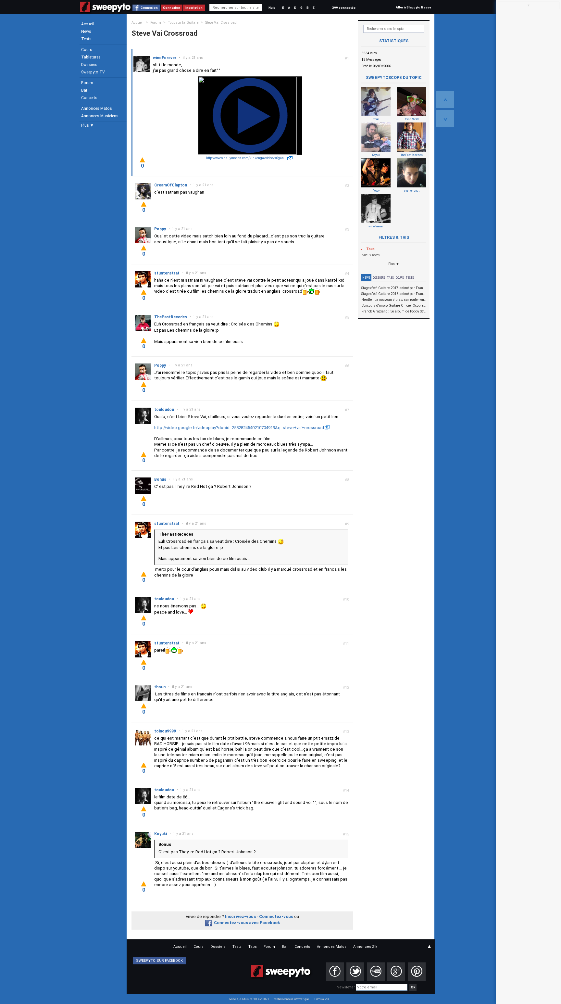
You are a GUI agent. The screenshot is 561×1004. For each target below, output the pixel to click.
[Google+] (396, 971)
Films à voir (321, 999)
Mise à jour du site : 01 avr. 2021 (249, 999)
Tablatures (91, 57)
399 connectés (343, 7)
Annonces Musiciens (99, 116)
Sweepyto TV (93, 72)
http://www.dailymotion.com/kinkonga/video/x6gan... (246, 158)
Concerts (89, 97)
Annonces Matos (96, 108)
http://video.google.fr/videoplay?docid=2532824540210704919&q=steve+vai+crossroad (239, 427)
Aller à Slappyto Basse (413, 7)
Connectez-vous (276, 916)
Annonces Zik (365, 947)
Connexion (149, 7)
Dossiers (89, 64)
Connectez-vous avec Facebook (247, 922)
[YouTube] (376, 971)
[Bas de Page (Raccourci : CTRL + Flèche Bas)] (445, 118)
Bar (84, 90)
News (86, 31)
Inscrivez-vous (240, 916)
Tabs (390, 277)
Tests (86, 39)
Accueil (87, 24)
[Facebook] (335, 971)
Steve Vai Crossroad (221, 22)
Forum (87, 83)
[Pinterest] (417, 971)
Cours (86, 49)
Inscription (194, 7)
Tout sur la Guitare (183, 22)
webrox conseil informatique (291, 999)
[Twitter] (355, 971)
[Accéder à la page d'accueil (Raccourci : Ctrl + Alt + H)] (105, 10)
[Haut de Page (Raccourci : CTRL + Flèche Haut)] (445, 99)
